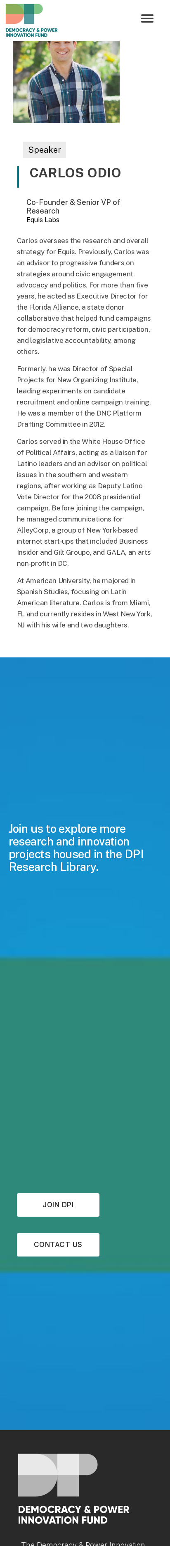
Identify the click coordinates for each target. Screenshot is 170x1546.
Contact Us (58, 1244)
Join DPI (57, 1205)
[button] (147, 18)
